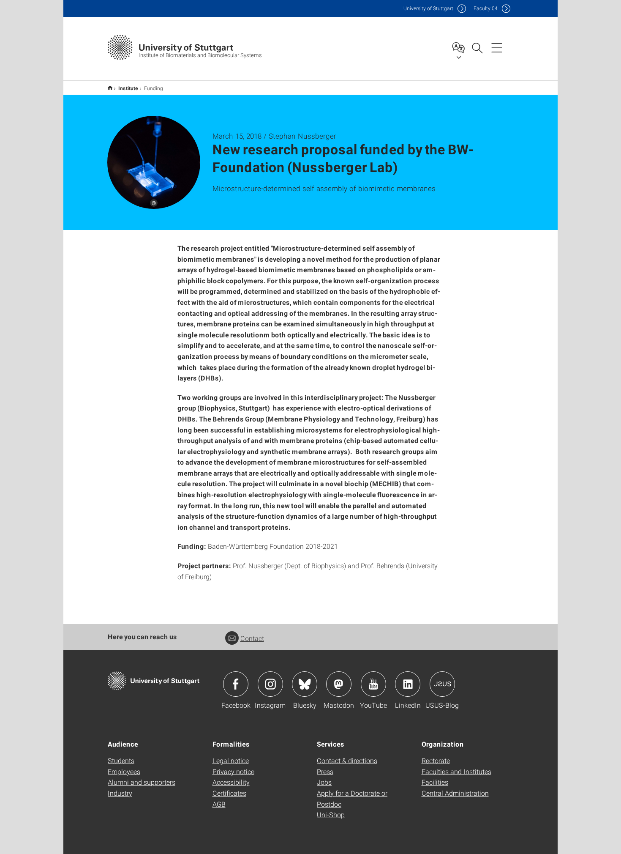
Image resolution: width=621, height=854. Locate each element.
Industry (120, 792)
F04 (486, 8)
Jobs (324, 781)
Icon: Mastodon (338, 684)
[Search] (477, 47)
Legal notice (230, 760)
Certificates (229, 792)
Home (110, 88)
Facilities (435, 781)
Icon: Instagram (270, 684)
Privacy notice (233, 771)
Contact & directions (347, 760)
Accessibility (231, 781)
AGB (219, 803)
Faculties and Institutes (456, 771)
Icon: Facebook (235, 684)
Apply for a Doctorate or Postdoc (352, 798)
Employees (124, 771)
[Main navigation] (497, 47)
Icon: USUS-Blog (442, 684)
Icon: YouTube (373, 684)
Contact (252, 638)
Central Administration (455, 792)
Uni (428, 8)
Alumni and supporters (141, 781)
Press (325, 771)
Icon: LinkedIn (407, 684)
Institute (128, 88)
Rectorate (436, 760)
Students (121, 760)
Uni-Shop (331, 814)
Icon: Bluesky (304, 684)
